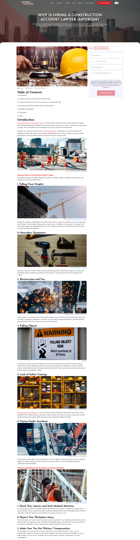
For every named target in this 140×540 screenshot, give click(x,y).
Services (59, 3)
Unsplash (84, 171)
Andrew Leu (76, 456)
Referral (80, 3)
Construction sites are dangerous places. (30, 123)
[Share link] (107, 48)
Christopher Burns (75, 314)
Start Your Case (106, 93)
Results (68, 3)
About (52, 3)
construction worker (49, 131)
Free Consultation (104, 3)
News (74, 3)
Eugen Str (77, 268)
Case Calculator (89, 3)
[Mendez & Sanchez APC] (27, 3)
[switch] (117, 3)
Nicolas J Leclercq (75, 171)
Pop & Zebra (76, 409)
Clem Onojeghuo (75, 503)
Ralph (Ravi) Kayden (74, 219)
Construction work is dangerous (27, 413)
